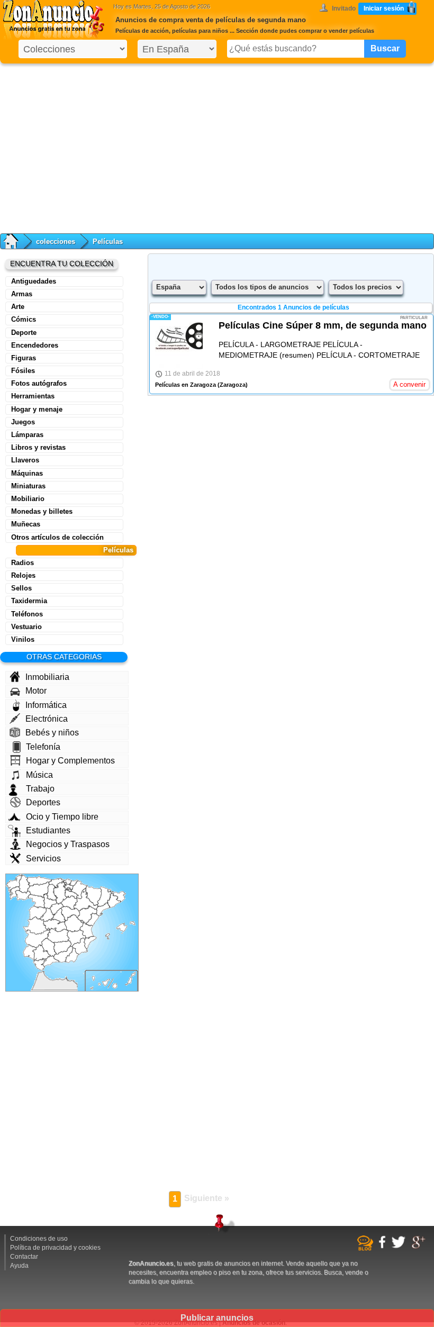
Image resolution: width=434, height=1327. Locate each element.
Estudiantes (48, 830)
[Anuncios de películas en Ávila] (47, 914)
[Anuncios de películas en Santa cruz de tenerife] (100, 983)
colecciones (55, 242)
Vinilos (22, 639)
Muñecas (25, 524)
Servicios (43, 858)
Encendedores (34, 345)
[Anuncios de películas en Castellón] (93, 919)
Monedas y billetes (42, 511)
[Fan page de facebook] (383, 1246)
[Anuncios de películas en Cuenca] (74, 923)
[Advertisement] (217, 146)
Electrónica (46, 718)
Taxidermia (29, 601)
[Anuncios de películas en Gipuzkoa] (73, 883)
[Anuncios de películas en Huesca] (93, 895)
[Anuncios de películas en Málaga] (50, 961)
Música (39, 774)
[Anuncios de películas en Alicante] (90, 942)
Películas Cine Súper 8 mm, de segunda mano (323, 325)
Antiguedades (33, 281)
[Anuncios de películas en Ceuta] (42, 972)
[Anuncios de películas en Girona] (118, 896)
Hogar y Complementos (70, 760)
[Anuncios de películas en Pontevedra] (14, 893)
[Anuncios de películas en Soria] (69, 902)
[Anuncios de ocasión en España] (56, 21)
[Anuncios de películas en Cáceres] (37, 925)
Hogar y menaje (36, 409)
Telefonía (43, 746)
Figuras (23, 358)
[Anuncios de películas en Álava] (68, 886)
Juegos (23, 422)
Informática (46, 705)
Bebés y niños (52, 732)
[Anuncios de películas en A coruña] (14, 883)
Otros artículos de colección (57, 537)
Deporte (24, 333)
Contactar (24, 1256)
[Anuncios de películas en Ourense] (23, 895)
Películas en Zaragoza (185, 384)
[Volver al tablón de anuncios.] (16, 241)
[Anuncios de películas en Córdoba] (49, 948)
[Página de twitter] (400, 1246)
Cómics (23, 319)
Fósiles (23, 371)
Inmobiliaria (47, 676)
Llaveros (25, 460)
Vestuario (26, 627)
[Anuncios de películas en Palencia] (52, 892)
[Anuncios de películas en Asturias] (39, 881)
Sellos (21, 588)
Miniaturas (28, 486)
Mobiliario (27, 499)
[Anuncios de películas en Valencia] (86, 929)
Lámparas (27, 435)
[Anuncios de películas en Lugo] (24, 884)
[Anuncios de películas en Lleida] (104, 896)
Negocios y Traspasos (68, 844)
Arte (17, 307)
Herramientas (33, 396)
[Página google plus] (420, 1247)
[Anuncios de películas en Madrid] (58, 916)
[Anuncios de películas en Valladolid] (50, 901)
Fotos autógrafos (39, 383)
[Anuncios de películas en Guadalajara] (70, 913)
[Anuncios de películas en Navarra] (79, 889)
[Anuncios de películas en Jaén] (62, 948)
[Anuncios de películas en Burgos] (60, 892)
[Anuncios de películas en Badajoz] (38, 938)
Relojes (23, 575)
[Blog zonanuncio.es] (366, 1248)
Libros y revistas (38, 447)
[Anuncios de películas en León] (38, 889)
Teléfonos (27, 614)
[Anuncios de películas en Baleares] (120, 930)
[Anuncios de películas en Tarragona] (103, 909)
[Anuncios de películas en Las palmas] (124, 980)
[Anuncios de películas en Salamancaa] (38, 913)
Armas (21, 294)
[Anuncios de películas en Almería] (72, 955)
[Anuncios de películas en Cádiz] (40, 964)
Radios (22, 563)
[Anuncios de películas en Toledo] (55, 925)
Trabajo (40, 788)
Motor (36, 690)
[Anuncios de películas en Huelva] (30, 952)
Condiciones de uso (39, 1238)
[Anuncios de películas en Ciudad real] (58, 935)
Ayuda (19, 1265)
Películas (118, 550)
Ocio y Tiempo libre (62, 816)
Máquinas (27, 473)
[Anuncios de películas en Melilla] (66, 977)
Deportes (43, 802)
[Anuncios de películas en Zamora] (37, 901)
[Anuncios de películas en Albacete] (76, 938)
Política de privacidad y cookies (55, 1247)
